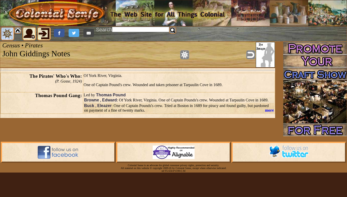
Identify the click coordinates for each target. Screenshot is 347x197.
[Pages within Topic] (184, 54)
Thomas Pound (111, 95)
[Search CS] (172, 30)
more (269, 110)
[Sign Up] (29, 34)
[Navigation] (7, 34)
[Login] (44, 34)
